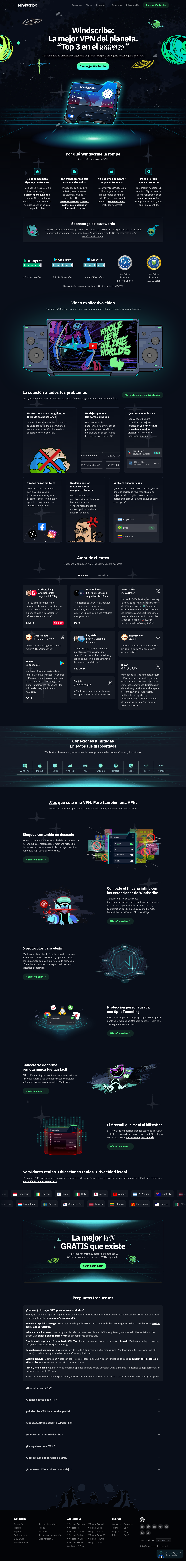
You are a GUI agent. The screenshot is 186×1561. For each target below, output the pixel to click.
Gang (126, 1535)
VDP (126, 1528)
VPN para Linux (95, 1528)
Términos (116, 1528)
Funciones (77, 5)
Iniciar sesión (132, 5)
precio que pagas (146, 198)
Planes (89, 5)
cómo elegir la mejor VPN (62, 1318)
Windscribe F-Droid (75, 1546)
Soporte (17, 1531)
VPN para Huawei (96, 1539)
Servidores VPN (21, 1542)
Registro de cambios (48, 1524)
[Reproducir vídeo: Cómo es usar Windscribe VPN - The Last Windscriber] (93, 346)
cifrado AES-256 (68, 1341)
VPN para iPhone (75, 1542)
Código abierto (20, 1535)
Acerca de (116, 1524)
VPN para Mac (73, 1528)
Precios (17, 1528)
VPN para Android (96, 1524)
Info (114, 1535)
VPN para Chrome (75, 1531)
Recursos (101, 5)
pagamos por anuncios (36, 194)
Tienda (42, 1528)
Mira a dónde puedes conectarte (40, 1181)
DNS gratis (19, 1539)
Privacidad (128, 1524)
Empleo (115, 1531)
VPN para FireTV (95, 1531)
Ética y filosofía (46, 1539)
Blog (126, 1531)
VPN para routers (96, 1542)
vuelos (143, 425)
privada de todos (116, 201)
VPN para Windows (76, 1524)
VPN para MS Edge (76, 1539)
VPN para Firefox (75, 1535)
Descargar (117, 5)
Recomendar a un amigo (50, 1535)
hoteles (153, 425)
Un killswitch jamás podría (140, 1137)
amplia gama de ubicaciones (52, 1335)
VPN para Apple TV (97, 1535)
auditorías (67, 204)
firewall (123, 1341)
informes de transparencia (74, 201)
